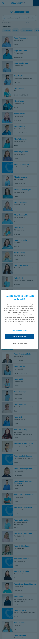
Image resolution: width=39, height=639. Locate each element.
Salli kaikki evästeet (19, 337)
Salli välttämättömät (19, 330)
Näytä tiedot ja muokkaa (19, 343)
